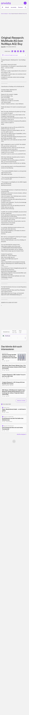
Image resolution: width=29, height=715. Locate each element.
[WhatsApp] (18, 51)
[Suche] (25, 7)
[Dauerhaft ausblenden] (25, 54)
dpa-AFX (3, 47)
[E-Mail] (23, 51)
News (10, 13)
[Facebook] (15, 51)
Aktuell (7, 7)
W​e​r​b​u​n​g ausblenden (19, 24)
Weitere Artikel (21, 400)
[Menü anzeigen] (2, 7)
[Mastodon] (12, 51)
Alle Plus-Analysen (21, 434)
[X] (21, 51)
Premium (20, 7)
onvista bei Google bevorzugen (11, 55)
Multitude (7, 336)
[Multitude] (3, 336)
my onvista (13, 7)
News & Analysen (4, 13)
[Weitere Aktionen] (25, 338)
